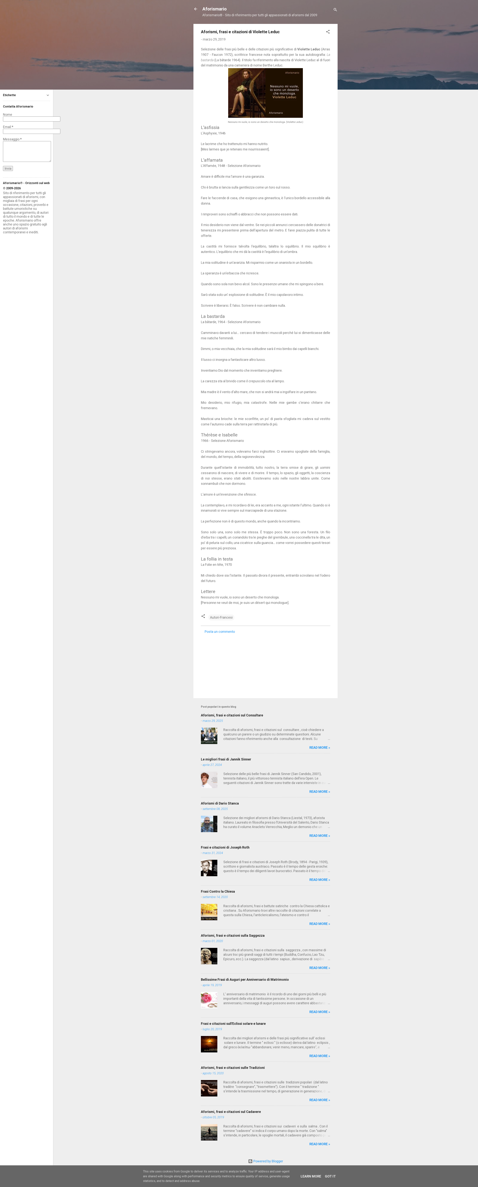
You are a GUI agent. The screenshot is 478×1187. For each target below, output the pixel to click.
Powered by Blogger (268, 1161)
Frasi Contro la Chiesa (218, 891)
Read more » (319, 747)
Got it (330, 1176)
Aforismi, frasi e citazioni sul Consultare (232, 715)
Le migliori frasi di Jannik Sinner (226, 759)
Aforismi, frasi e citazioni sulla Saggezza (233, 935)
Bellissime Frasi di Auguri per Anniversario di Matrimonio (245, 979)
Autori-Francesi (221, 617)
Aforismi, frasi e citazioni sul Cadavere (231, 1112)
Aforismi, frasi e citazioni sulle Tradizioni (233, 1068)
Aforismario (214, 9)
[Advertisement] (265, 663)
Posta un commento (220, 632)
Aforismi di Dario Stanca (220, 803)
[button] (328, 32)
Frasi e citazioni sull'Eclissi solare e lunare (233, 1024)
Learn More (311, 1176)
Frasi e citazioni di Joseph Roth (225, 847)
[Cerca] (335, 10)
